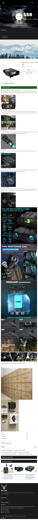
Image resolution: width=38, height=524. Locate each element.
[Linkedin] (3, 518)
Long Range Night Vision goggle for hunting (25, 454)
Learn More (4, 37)
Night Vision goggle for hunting (7, 452)
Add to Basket (28, 72)
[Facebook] (5, 518)
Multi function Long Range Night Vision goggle (20, 452)
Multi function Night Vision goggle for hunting (9, 454)
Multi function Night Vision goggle (7, 450)
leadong (21, 516)
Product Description (6, 87)
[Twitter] (1, 518)
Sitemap (24, 516)
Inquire (28, 70)
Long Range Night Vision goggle (19, 450)
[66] (4, 487)
